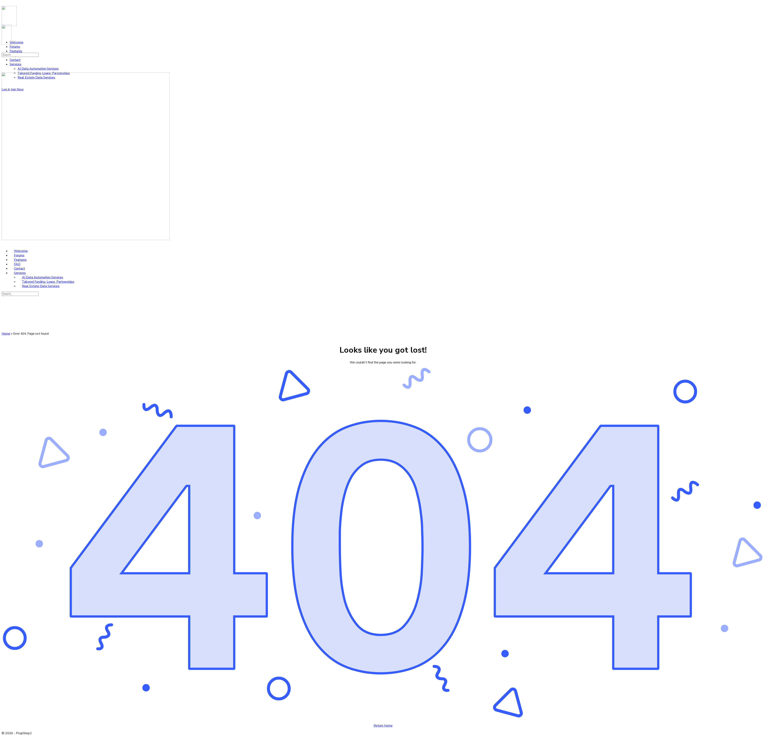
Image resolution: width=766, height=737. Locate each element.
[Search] (4, 50)
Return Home (383, 725)
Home (6, 333)
